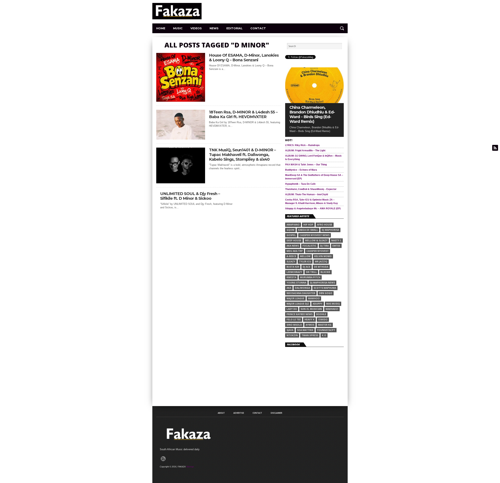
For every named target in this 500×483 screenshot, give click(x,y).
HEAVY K (309, 319)
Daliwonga (302, 288)
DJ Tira (324, 245)
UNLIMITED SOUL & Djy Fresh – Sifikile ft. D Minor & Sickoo (190, 196)
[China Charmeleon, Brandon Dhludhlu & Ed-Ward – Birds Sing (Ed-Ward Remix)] (314, 102)
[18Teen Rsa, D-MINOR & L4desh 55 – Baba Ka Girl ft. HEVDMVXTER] (180, 138)
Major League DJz (298, 303)
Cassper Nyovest (317, 251)
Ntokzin (292, 335)
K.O (324, 335)
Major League (295, 298)
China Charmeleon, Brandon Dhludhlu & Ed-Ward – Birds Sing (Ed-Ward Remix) (312, 114)
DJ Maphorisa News (322, 282)
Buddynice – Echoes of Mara (301, 169)
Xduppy (317, 303)
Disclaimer (276, 413)
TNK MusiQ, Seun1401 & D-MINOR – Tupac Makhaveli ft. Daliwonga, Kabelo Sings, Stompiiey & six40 (242, 155)
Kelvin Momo (323, 256)
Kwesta (291, 277)
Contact (258, 28)
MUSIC (178, 28)
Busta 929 (293, 266)
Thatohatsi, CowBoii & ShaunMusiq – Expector (311, 189)
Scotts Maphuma (325, 288)
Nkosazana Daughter (301, 293)
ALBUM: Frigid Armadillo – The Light (305, 150)
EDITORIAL (234, 28)
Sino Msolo (294, 324)
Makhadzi (332, 309)
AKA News (293, 245)
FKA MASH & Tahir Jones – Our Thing (306, 164)
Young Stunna (296, 282)
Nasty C (336, 240)
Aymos (310, 324)
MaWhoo (314, 298)
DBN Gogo (325, 293)
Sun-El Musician (311, 309)
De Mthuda (321, 266)
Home (160, 28)
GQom (290, 230)
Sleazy (291, 261)
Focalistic (309, 245)
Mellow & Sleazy (316, 240)
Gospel (291, 235)
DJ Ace (306, 266)
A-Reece (291, 256)
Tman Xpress (310, 335)
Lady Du (292, 309)
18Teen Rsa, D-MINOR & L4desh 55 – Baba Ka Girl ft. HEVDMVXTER (243, 114)
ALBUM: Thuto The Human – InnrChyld (306, 194)
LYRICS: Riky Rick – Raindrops (302, 145)
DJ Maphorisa (330, 230)
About (221, 413)
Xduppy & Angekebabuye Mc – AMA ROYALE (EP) (313, 208)
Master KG (324, 324)
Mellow (305, 256)
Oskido (323, 319)
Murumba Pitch (310, 277)
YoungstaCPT (326, 330)
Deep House (294, 240)
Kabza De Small (308, 230)
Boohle (321, 314)
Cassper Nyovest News (314, 235)
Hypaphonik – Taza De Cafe (300, 184)
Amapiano (293, 224)
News (214, 28)
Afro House (324, 224)
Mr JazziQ (321, 261)
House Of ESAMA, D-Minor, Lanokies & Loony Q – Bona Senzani (244, 57)
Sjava (290, 330)
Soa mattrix (305, 330)
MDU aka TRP (295, 251)
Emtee (336, 245)
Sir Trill (311, 272)
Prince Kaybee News (299, 314)
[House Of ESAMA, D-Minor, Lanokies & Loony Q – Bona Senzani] (180, 100)
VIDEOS (196, 28)
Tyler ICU (305, 261)
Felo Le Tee (294, 319)
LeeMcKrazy (294, 272)
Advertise (238, 413)
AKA (289, 288)
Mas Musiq (333, 303)
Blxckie (325, 272)
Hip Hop (308, 224)
